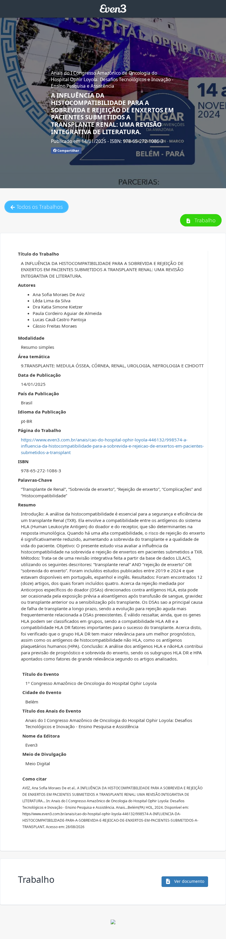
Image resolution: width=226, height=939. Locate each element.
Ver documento (188, 881)
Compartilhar (67, 150)
